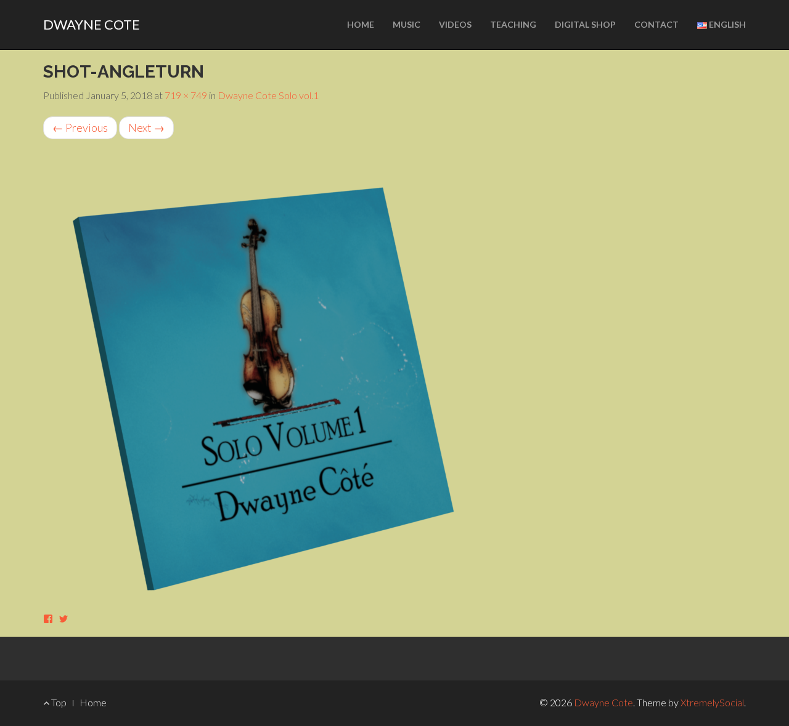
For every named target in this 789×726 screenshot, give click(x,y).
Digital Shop (585, 24)
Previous (80, 127)
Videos (455, 24)
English (726, 24)
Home (360, 24)
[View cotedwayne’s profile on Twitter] (63, 619)
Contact (656, 24)
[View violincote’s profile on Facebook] (48, 619)
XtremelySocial (712, 702)
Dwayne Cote (91, 24)
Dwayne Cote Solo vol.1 (268, 95)
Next (146, 127)
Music (406, 24)
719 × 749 (186, 95)
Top (58, 702)
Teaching (513, 24)
